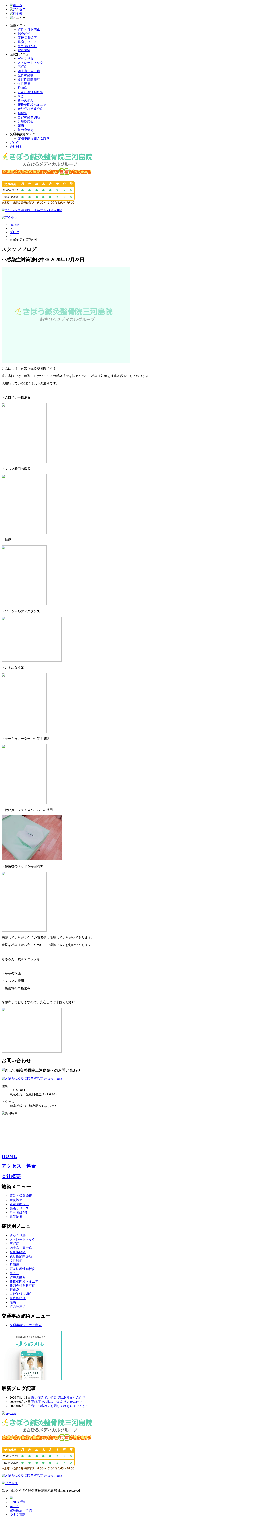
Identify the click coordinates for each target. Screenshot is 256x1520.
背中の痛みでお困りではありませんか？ (60, 1406)
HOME (14, 224)
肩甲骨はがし (27, 46)
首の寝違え (26, 130)
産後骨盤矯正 (27, 37)
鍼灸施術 (24, 33)
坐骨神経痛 (26, 75)
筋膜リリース (27, 42)
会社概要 (16, 146)
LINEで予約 (18, 1502)
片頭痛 (22, 88)
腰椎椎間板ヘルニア (32, 104)
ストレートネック (30, 62)
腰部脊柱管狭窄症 (30, 109)
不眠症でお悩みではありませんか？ (56, 1401)
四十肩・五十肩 (29, 71)
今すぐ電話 (18, 1514)
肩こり (22, 96)
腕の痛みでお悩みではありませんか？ (58, 1397)
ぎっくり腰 (26, 58)
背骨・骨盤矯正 (29, 29)
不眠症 (22, 67)
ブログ (14, 142)
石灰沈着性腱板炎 (30, 92)
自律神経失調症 (29, 117)
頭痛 (21, 125)
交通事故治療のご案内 (34, 138)
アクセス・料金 (19, 1166)
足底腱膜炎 (26, 121)
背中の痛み (26, 100)
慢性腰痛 (24, 83)
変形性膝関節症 (29, 79)
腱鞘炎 (22, 113)
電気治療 (24, 50)
